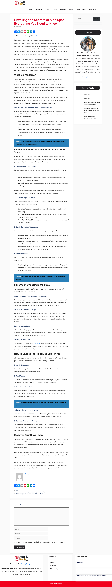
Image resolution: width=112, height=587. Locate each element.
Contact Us (92, 9)
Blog (17, 490)
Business (63, 9)
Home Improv (81, 9)
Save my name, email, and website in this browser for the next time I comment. (41, 542)
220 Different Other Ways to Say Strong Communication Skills (33, 492)
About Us (53, 562)
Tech (47, 9)
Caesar (38, 36)
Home (31, 9)
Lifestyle (71, 9)
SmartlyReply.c (87, 77)
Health (54, 9)
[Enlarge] (93, 38)
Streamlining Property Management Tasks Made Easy (31, 493)
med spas (37, 343)
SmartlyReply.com (35, 3)
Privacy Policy (54, 569)
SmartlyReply (58, 583)
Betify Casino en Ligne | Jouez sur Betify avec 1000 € (91, 575)
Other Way (39, 9)
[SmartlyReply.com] (20, 3)
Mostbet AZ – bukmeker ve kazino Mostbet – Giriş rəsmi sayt (91, 110)
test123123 (87, 94)
